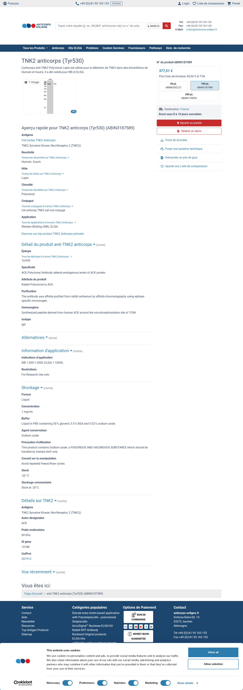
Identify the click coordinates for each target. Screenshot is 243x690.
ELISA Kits (78, 638)
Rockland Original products (89, 634)
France (184, 109)
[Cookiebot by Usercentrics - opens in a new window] (23, 683)
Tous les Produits (34, 48)
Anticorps (58, 48)
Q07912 (26, 558)
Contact (116, 3)
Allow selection (213, 663)
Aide (24, 617)
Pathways (155, 48)
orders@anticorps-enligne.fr (201, 29)
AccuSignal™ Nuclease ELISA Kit (92, 625)
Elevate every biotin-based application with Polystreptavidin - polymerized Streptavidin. (96, 617)
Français (13, 3)
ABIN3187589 (205, 85)
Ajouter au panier (191, 123)
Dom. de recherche (178, 48)
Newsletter (28, 621)
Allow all (213, 652)
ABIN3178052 (189, 96)
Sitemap (27, 634)
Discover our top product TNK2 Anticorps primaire (53, 233)
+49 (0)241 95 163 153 (94, 3)
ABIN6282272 (173, 85)
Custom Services (113, 48)
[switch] (102, 683)
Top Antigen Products (35, 630)
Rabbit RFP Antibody (85, 630)
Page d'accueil (33, 593)
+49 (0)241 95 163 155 (193, 637)
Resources (28, 625)
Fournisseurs (136, 48)
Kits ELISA (75, 48)
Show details (185, 682)
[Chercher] (167, 25)
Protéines (92, 48)
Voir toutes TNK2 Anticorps (39, 140)
